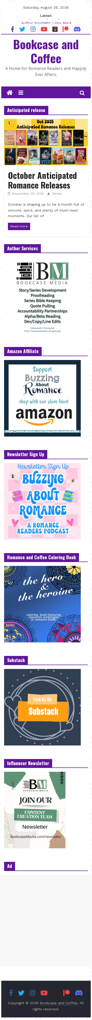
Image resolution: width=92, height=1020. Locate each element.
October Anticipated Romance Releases (42, 180)
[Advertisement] (46, 921)
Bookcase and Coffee (46, 51)
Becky (57, 193)
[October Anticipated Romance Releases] (46, 122)
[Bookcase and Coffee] (9, 93)
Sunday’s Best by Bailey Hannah (46, 21)
